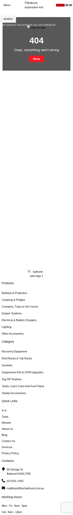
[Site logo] (36, 5)
